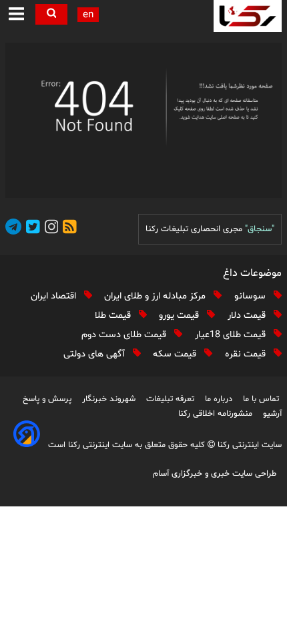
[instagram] (49, 229)
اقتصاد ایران (55, 296)
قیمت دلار (248, 315)
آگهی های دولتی (95, 354)
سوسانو (251, 296)
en (88, 15)
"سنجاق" (259, 229)
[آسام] (26, 444)
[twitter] (30, 229)
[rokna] (248, 16)
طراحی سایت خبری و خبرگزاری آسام (214, 474)
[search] (51, 14)
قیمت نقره (246, 354)
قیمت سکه (176, 354)
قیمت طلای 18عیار (231, 334)
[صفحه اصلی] (143, 120)
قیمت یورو (180, 315)
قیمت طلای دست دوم (125, 334)
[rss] (67, 229)
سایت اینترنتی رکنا (248, 445)
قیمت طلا (114, 315)
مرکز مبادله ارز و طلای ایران (156, 296)
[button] (16, 14)
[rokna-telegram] (13, 229)
